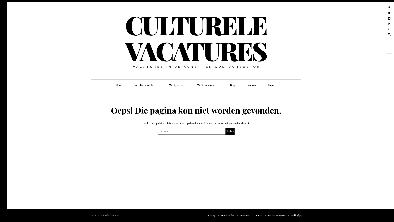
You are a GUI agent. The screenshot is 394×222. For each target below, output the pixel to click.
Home (119, 85)
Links (272, 85)
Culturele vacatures (195, 38)
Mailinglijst (296, 215)
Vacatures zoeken (146, 85)
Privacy (211, 215)
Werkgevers (177, 85)
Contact (258, 215)
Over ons (244, 215)
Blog (233, 85)
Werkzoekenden (207, 85)
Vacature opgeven (276, 215)
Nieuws (251, 85)
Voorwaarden (227, 215)
